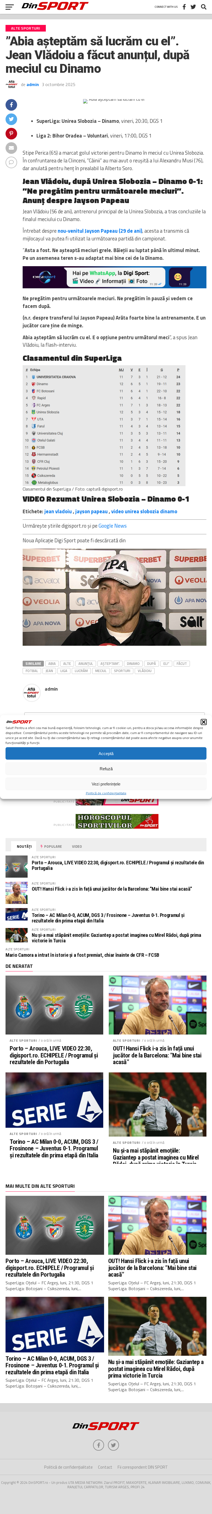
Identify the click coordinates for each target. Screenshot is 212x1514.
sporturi (122, 670)
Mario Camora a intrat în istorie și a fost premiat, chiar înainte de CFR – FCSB (82, 955)
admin (32, 84)
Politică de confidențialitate (106, 793)
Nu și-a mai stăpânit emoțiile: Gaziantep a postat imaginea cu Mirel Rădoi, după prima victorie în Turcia (116, 937)
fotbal (32, 670)
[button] (203, 722)
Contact (105, 1467)
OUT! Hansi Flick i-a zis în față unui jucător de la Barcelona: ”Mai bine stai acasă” (112, 889)
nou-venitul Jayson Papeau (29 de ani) (100, 231)
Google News (113, 526)
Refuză (106, 768)
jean (49, 670)
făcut (182, 663)
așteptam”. (110, 663)
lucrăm (81, 670)
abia (52, 663)
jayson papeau (91, 511)
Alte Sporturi (23, 1040)
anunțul (85, 663)
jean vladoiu (58, 511)
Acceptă (106, 753)
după (151, 663)
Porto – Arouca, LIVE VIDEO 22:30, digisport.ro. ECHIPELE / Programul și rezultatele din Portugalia (118, 865)
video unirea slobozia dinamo (144, 511)
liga (63, 670)
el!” (166, 663)
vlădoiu (145, 670)
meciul (101, 670)
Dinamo (133, 663)
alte (67, 663)
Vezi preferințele (106, 783)
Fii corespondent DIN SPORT (143, 1467)
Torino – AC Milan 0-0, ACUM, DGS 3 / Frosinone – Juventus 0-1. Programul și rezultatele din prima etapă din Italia (108, 918)
